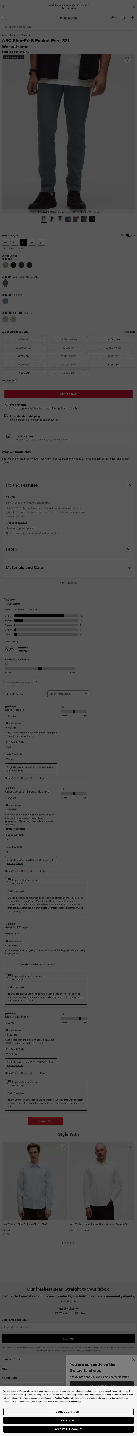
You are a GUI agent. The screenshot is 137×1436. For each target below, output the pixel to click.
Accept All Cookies (68, 1429)
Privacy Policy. (75, 1401)
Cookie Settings (67, 1411)
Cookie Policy (95, 1394)
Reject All (68, 1420)
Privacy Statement (113, 1394)
